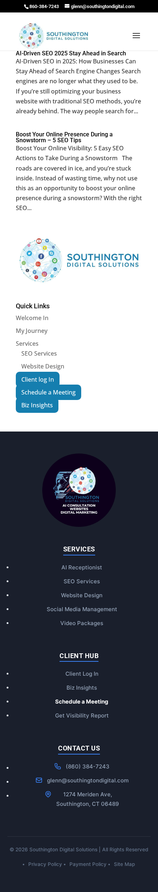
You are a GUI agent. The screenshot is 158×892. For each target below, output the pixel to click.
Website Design (42, 366)
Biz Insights (82, 687)
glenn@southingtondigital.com (88, 780)
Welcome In (32, 318)
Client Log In (81, 673)
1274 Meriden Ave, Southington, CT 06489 (87, 799)
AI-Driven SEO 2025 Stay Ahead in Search (71, 53)
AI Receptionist (81, 567)
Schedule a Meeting (81, 701)
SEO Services (39, 353)
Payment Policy (88, 864)
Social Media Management (82, 609)
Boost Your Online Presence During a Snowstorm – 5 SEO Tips (64, 137)
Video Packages (81, 623)
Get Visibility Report (82, 715)
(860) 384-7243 (87, 766)
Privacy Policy (45, 864)
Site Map (124, 864)
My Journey (31, 331)
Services (27, 343)
